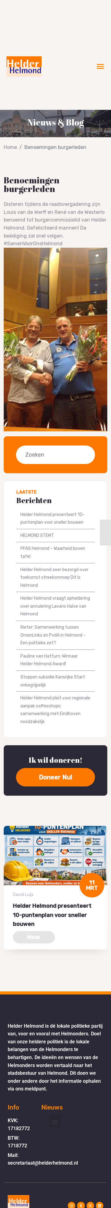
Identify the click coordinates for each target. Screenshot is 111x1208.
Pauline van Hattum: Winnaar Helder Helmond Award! (49, 660)
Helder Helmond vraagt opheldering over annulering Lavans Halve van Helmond (55, 606)
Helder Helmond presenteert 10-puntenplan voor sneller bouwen (52, 518)
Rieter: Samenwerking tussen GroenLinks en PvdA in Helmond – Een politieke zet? (53, 635)
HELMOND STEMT (37, 535)
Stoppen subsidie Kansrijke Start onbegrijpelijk (52, 681)
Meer (34, 937)
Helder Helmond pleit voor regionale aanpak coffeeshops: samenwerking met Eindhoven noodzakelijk (55, 709)
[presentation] (5, 972)
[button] (100, 66)
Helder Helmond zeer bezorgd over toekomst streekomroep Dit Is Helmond (54, 577)
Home (10, 147)
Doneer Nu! (55, 777)
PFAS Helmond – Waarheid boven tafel (52, 552)
